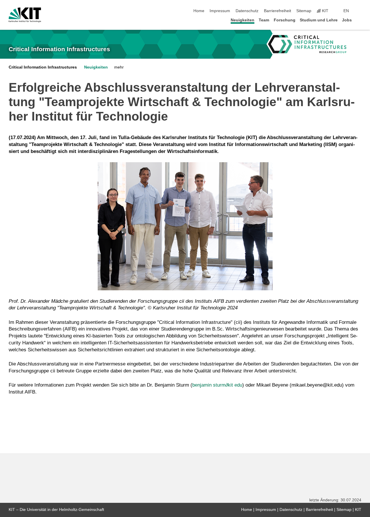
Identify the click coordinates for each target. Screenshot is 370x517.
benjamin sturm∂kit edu (217, 385)
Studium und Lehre (319, 20)
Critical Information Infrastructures (59, 49)
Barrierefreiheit (277, 11)
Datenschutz (247, 11)
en (346, 11)
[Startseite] (359, 19)
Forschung (284, 20)
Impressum (220, 11)
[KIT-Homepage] (25, 15)
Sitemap (303, 11)
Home (198, 11)
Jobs (347, 20)
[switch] (359, 11)
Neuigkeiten (242, 20)
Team (264, 20)
